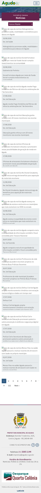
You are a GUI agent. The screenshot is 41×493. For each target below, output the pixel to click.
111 (9, 385)
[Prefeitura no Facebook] (33, 444)
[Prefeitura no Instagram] (37, 444)
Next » (16, 385)
